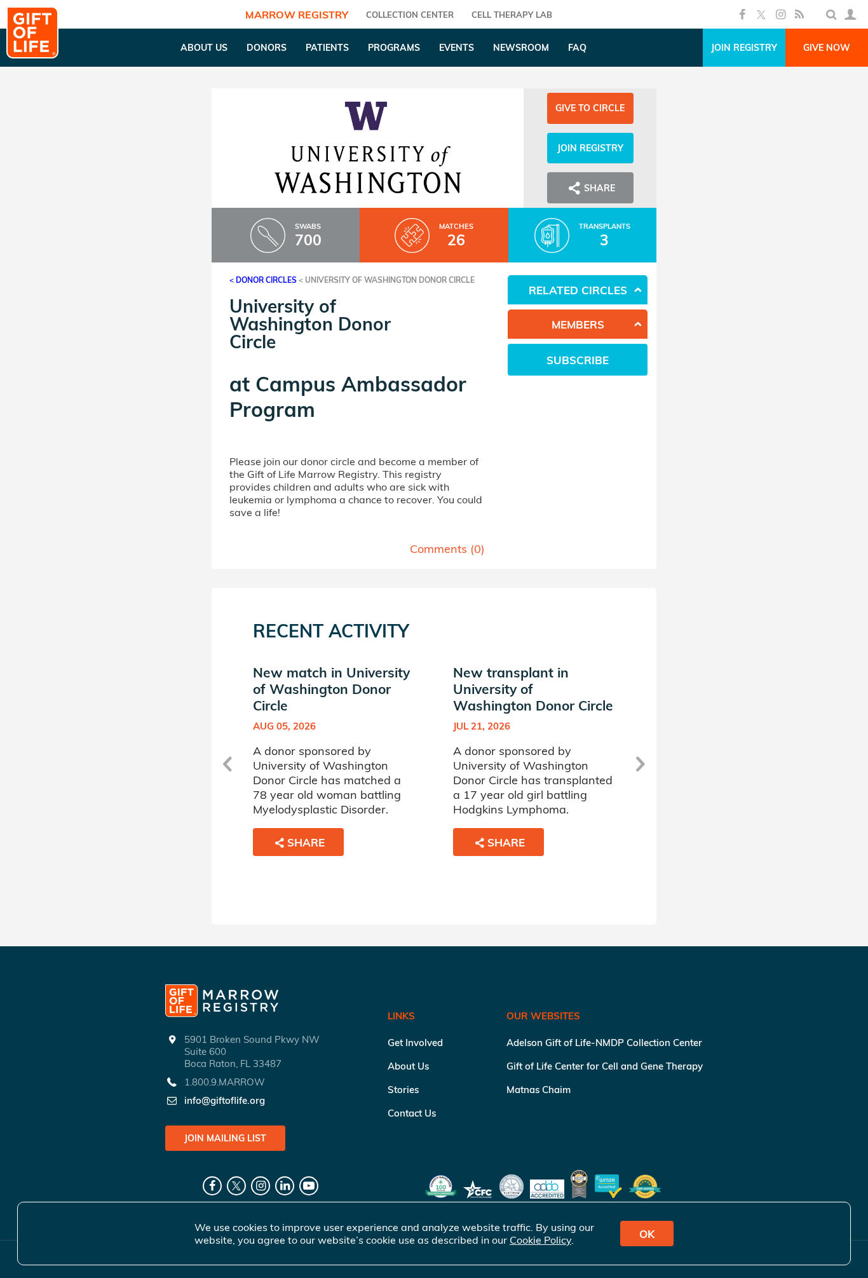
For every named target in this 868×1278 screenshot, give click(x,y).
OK (646, 1234)
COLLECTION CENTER (410, 15)
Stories (403, 1090)
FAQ (577, 47)
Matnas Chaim (538, 1090)
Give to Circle (590, 108)
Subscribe (577, 360)
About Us (408, 1066)
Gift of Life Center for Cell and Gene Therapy (604, 1066)
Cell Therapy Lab (511, 15)
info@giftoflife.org (224, 1100)
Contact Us (412, 1113)
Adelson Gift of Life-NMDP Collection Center (604, 1043)
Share (306, 842)
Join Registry (744, 47)
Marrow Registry (296, 14)
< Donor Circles (263, 280)
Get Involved (415, 1043)
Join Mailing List (225, 1138)
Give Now (826, 47)
